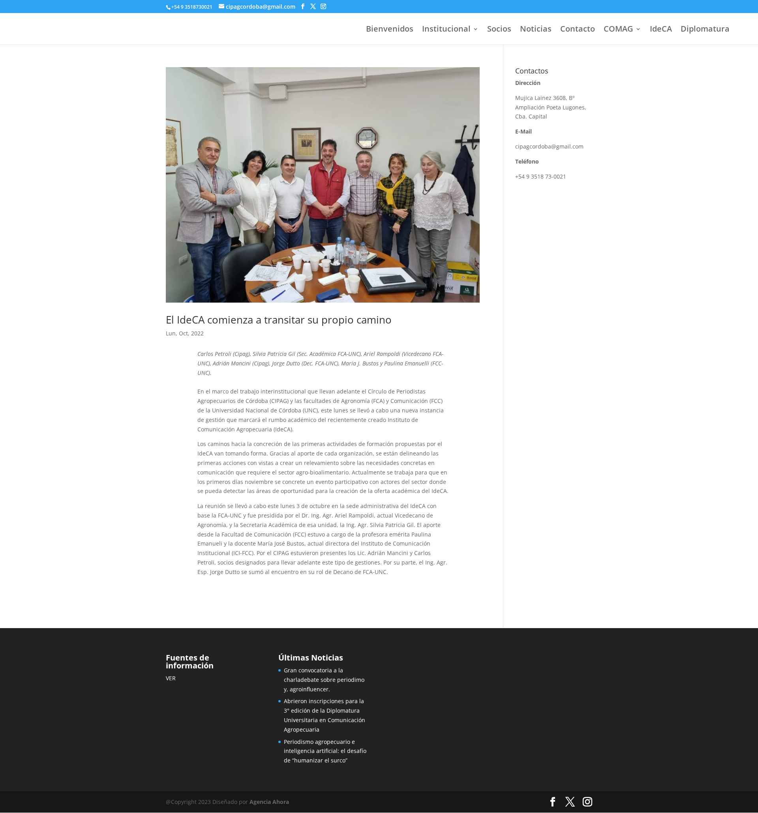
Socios (499, 30)
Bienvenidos (389, 30)
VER (171, 678)
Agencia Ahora (269, 801)
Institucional (446, 30)
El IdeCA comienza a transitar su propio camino (279, 319)
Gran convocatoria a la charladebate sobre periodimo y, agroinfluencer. (324, 679)
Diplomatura (705, 30)
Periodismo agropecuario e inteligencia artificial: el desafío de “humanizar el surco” (325, 751)
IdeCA (661, 30)
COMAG (618, 30)
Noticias (536, 30)
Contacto (577, 30)
